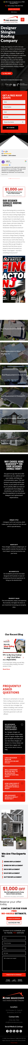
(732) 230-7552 (14, 1020)
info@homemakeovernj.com (14, 1022)
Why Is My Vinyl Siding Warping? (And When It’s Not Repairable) (13, 657)
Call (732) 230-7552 (14, 922)
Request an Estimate (14, 918)
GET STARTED (10, 127)
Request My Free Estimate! (14, 974)
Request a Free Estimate (14, 9)
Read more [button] (4, 174)
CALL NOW (7, 73)
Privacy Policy (14, 1042)
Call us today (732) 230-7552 (15, 5)
